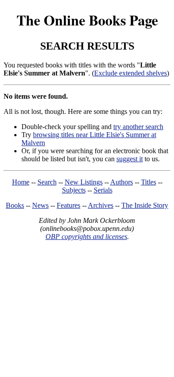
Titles (148, 182)
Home (20, 182)
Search (47, 182)
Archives (100, 205)
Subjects (74, 190)
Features (68, 205)
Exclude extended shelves (130, 73)
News (40, 205)
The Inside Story (144, 205)
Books (15, 205)
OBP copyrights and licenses (86, 236)
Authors (121, 182)
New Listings (84, 182)
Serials (103, 190)
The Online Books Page (87, 19)
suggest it (129, 159)
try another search (138, 126)
